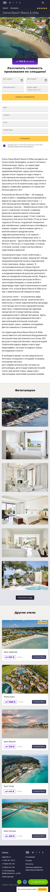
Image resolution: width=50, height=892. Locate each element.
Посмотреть (39, 657)
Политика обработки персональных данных (34, 868)
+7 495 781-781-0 (8, 860)
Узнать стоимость (25, 97)
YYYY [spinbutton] (12, 81)
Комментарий (7, 130)
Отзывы (28, 861)
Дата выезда (32, 79)
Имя (5, 107)
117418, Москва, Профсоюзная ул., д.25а (11, 872)
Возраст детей (32, 87)
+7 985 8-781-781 (8, 864)
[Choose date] (21, 80)
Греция (5, 8)
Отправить (25, 138)
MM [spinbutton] (7, 81)
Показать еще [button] (25, 598)
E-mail (5, 122)
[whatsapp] (19, 882)
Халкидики (14, 8)
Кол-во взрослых (9, 87)
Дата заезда (7, 79)
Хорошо (42, 889)
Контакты (29, 864)
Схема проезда (7, 877)
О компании (30, 857)
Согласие (10, 145)
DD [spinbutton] (4, 81)
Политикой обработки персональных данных (20, 146)
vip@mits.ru (6, 857)
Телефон (6, 115)
